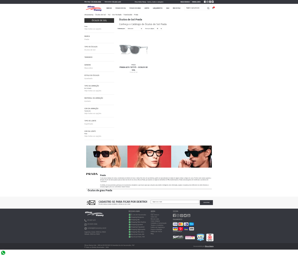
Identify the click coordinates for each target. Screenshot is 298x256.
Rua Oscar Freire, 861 (137, 234)
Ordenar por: (121, 28)
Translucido (128, 15)
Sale (167, 8)
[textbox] (196, 8)
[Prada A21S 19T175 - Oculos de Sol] (133, 49)
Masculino (88, 68)
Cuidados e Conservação (158, 223)
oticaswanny (88, 15)
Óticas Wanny (209, 246)
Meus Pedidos (185, 2)
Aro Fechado (117, 15)
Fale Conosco (155, 215)
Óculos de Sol (120, 8)
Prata (136, 15)
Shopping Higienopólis (138, 229)
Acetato (87, 101)
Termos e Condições (157, 225)
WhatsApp (130, 215)
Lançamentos (158, 8)
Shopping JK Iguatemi (137, 227)
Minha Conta (196, 2)
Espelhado (88, 124)
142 (109, 15)
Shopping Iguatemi (137, 224)
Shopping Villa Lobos (137, 232)
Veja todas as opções (92, 29)
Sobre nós (154, 217)
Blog (152, 233)
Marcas (109, 8)
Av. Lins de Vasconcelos (138, 215)
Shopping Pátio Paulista (138, 222)
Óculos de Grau (135, 8)
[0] (213, 8)
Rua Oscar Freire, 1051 (138, 237)
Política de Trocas (156, 231)
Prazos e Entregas (156, 229)
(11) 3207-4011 (116, 2)
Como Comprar (155, 221)
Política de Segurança (158, 227)
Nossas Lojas (155, 219)
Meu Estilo (176, 8)
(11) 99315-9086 (96, 2)
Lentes (146, 8)
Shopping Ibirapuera (137, 217)
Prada (86, 39)
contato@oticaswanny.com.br (96, 228)
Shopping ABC (135, 219)
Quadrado (88, 78)
